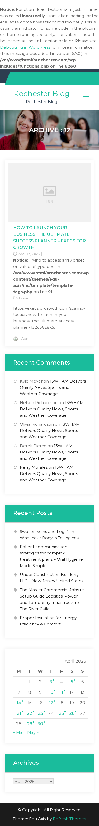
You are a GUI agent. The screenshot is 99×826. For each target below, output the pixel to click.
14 (19, 702)
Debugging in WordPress (25, 47)
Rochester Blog (42, 93)
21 (19, 713)
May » (33, 732)
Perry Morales (34, 467)
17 (51, 702)
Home (23, 298)
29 (29, 723)
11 (61, 692)
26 (71, 713)
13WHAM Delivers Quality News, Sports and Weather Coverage (53, 387)
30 (40, 723)
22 (29, 713)
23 (40, 713)
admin (26, 338)
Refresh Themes (69, 818)
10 (51, 692)
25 (61, 713)
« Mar (18, 732)
